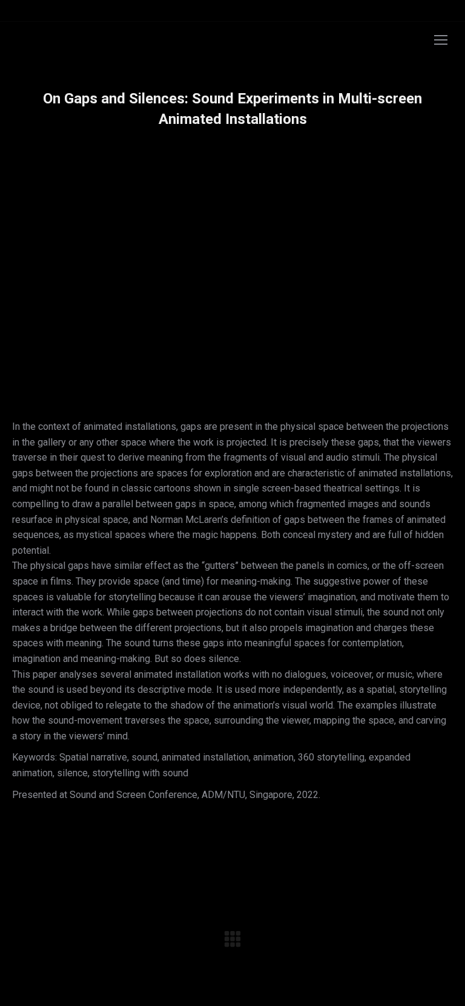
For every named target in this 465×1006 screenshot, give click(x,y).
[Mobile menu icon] (441, 40)
